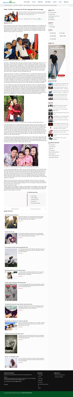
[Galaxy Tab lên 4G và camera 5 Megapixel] (50, 138)
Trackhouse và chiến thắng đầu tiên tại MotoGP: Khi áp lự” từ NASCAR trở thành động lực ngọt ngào (61, 92)
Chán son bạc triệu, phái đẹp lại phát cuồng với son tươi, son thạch (61, 131)
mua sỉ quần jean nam (54, 155)
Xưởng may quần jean (54, 16)
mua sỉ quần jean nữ (53, 157)
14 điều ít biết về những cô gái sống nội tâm (15, 282)
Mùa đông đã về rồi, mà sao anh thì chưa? (15, 270)
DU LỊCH (54, 2)
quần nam (51, 148)
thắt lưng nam (34, 197)
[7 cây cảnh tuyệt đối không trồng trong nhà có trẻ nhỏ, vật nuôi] (50, 127)
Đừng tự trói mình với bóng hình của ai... (14, 333)
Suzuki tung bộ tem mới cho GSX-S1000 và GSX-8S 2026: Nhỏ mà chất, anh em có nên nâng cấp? (60, 99)
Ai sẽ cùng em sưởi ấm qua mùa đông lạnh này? (16, 247)
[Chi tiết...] (20, 237)
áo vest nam (53, 33)
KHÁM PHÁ (40, 2)
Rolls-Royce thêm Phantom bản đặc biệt (60, 121)
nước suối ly (33, 201)
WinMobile (51, 17)
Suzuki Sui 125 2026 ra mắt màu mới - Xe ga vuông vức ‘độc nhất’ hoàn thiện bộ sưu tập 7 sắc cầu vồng (60, 96)
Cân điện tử (52, 19)
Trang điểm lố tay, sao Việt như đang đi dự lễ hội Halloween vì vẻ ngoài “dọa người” (61, 118)
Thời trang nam (52, 12)
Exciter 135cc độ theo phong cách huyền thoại (60, 110)
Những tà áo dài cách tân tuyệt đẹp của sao (61, 135)
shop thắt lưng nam (35, 203)
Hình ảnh (66, 2)
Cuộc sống (15, 5)
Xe (38, 386)
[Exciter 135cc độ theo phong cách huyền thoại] (50, 110)
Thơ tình (51, 25)
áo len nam (62, 33)
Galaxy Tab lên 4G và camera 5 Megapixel (59, 139)
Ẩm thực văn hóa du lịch (43, 384)
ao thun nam (53, 39)
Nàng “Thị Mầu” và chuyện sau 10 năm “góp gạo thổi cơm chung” (45, 5)
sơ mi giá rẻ (33, 196)
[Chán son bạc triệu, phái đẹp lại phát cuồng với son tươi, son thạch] (50, 131)
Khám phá (40, 380)
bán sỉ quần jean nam (54, 152)
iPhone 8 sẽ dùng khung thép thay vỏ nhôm (61, 113)
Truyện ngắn (52, 26)
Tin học (39, 376)
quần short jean (34, 199)
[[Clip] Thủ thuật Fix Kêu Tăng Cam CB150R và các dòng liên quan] (50, 106)
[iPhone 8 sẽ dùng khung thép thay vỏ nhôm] (50, 113)
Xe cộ (60, 2)
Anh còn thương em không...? (12, 215)
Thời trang (40, 382)
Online (39, 388)
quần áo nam (63, 36)
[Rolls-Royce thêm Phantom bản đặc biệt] (50, 120)
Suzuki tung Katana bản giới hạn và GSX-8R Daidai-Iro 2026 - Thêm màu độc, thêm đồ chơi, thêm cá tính (60, 89)
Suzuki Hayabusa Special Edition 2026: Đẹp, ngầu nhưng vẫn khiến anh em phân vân (61, 85)
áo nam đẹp (52, 150)
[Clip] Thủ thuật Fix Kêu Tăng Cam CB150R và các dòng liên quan (60, 106)
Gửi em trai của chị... (10, 231)
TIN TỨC (33, 2)
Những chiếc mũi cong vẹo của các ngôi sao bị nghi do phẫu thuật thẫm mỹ (61, 125)
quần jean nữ (52, 153)
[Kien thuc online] (9, 2)
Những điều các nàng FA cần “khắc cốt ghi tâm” (16, 321)
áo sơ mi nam (53, 36)
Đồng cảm (21, 5)
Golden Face (52, 14)
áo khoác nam (52, 146)
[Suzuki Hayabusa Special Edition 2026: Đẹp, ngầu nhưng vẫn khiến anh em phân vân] (50, 84)
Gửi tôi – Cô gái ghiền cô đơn (12, 356)
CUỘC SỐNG (27, 2)
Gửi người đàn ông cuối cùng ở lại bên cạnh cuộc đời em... (19, 304)
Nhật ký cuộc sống (27, 5)
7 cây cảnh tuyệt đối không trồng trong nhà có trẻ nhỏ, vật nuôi (60, 128)
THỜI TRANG (48, 2)
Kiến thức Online (9, 5)
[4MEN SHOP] (56, 61)
